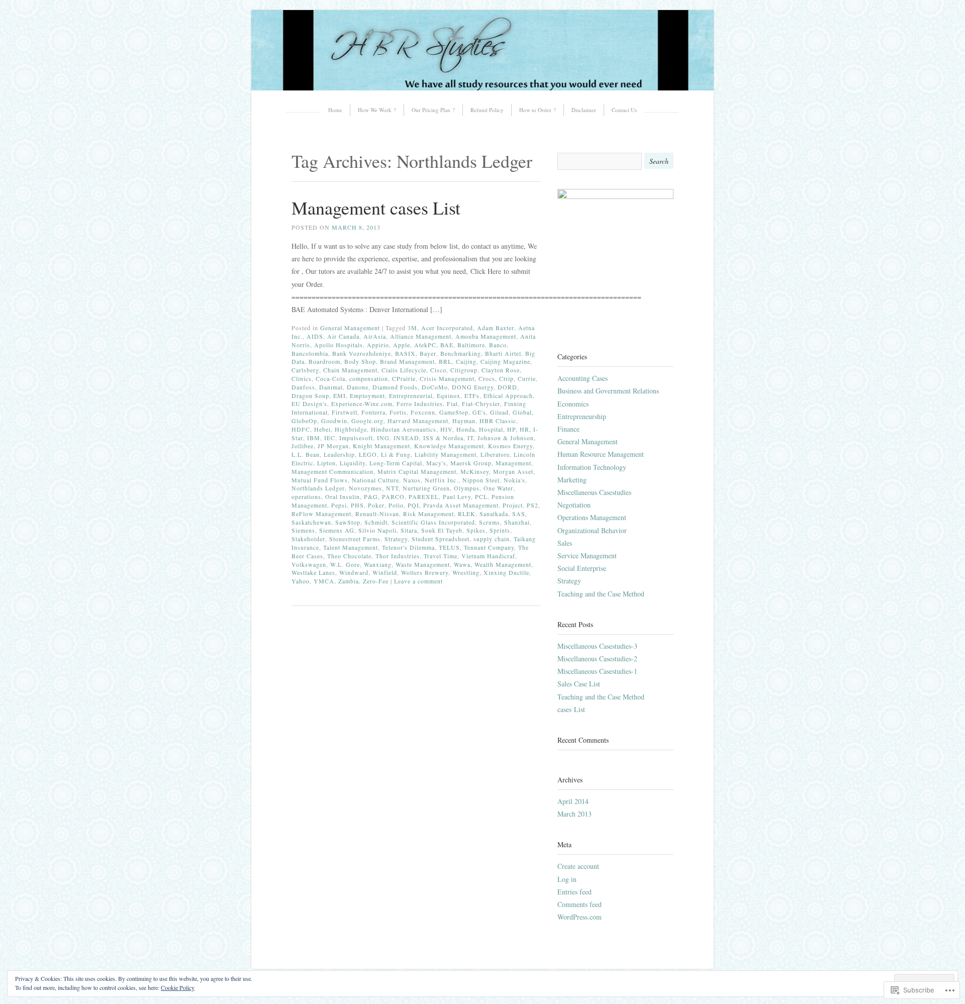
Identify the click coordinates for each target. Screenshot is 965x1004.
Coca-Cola (330, 378)
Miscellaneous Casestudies (594, 492)
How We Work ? (377, 110)
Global (522, 412)
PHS (357, 505)
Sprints (500, 530)
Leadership (339, 454)
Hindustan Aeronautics (403, 429)
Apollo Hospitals (338, 345)
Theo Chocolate (349, 556)
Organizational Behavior (592, 530)
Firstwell (344, 412)
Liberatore (495, 454)
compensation (368, 378)
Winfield (384, 572)
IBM (313, 438)
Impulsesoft (356, 438)
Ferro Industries (420, 403)
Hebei (322, 429)
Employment (367, 395)
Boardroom (324, 361)
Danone (357, 387)
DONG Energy (473, 387)
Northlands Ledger (318, 488)
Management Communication (332, 471)
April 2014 (573, 801)
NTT (392, 488)
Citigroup (463, 370)
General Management (350, 328)
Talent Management (350, 547)
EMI (339, 395)
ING (383, 438)
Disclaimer (583, 110)
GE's (479, 412)
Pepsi (339, 505)
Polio (396, 505)
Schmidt (376, 522)
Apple (401, 345)
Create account (578, 866)
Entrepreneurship (581, 416)
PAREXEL (424, 496)
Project (513, 505)
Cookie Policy (178, 987)
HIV (446, 429)
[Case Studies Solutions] (482, 87)
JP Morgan (333, 446)
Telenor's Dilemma (408, 547)
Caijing (466, 361)
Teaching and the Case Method (600, 593)
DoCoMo (435, 387)
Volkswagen (309, 564)
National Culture (375, 480)
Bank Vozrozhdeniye (361, 353)
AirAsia (374, 336)
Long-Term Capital (395, 463)
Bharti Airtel (503, 353)
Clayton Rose (500, 370)
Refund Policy (487, 110)
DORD (507, 387)
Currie (527, 378)
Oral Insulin (342, 496)
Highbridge (351, 429)
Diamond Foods (395, 387)
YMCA (324, 581)
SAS (518, 514)
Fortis (398, 412)
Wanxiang (378, 564)
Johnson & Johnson (505, 438)
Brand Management (407, 361)
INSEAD (406, 438)
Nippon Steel (481, 480)
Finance (568, 429)
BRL (445, 361)
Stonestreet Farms (354, 539)
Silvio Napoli (377, 530)
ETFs (471, 395)
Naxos (412, 480)
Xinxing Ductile (506, 572)
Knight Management (381, 446)
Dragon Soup (310, 395)
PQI (413, 505)
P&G (371, 496)
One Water (498, 488)
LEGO (368, 454)
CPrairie (404, 378)
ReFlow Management (321, 514)
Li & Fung (396, 454)
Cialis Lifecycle (403, 370)
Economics (573, 404)
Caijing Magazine (505, 361)
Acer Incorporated (447, 328)
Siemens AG (336, 530)
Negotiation (574, 505)
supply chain (491, 539)
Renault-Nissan (377, 514)
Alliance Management (420, 336)
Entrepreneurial (411, 395)
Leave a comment (418, 581)
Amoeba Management (485, 336)
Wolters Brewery (424, 572)
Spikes (476, 530)
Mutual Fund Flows (320, 480)
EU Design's (309, 403)
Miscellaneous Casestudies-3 (597, 646)
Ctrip (506, 378)
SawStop (347, 522)
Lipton (326, 463)
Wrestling (465, 572)
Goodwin (334, 421)
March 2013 (574, 814)
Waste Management (423, 564)
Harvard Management (418, 421)
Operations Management (591, 517)
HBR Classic (497, 421)
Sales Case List (578, 683)
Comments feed (579, 904)
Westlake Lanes (313, 572)
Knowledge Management (449, 446)
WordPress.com (579, 917)
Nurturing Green (426, 488)
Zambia (348, 581)
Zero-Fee (376, 581)
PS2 (532, 505)
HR (524, 429)
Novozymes (365, 488)
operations (306, 496)
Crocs (486, 378)
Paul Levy (457, 496)
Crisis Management (447, 378)
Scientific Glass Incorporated (433, 522)
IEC (329, 438)
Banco (498, 345)
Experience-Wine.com (362, 403)
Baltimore (471, 345)
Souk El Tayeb (441, 530)
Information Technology (591, 467)
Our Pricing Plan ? (433, 110)
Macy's (436, 463)
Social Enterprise (581, 568)
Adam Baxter (495, 328)
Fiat (452, 403)
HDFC (301, 429)
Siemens (303, 530)
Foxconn (423, 412)
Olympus (466, 488)
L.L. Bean (306, 454)
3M (412, 328)
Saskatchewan (311, 522)
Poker (376, 505)
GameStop (453, 412)
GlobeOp (304, 421)
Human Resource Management (600, 454)
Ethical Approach (508, 395)
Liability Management (445, 454)
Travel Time (440, 556)
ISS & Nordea (443, 438)
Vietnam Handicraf (488, 556)
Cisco (438, 370)
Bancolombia (310, 353)
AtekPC (425, 345)
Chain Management (350, 370)
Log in (566, 879)
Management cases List (376, 207)
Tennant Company (489, 547)
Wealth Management (502, 564)
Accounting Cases (582, 378)
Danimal (331, 387)
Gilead (499, 412)
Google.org (367, 421)
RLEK (466, 514)
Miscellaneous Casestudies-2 (597, 658)
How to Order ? (537, 110)
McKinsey (474, 471)
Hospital (491, 429)
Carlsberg (305, 370)
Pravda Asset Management (461, 505)
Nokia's (514, 480)
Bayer (428, 353)
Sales (564, 543)
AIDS (315, 336)
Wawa (462, 564)
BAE (446, 345)
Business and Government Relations (608, 390)
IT (470, 438)
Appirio (378, 345)
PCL (481, 496)
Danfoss (303, 387)
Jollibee (303, 446)
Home (335, 110)
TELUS (449, 547)
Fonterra (373, 412)
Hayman (463, 421)
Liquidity (352, 463)
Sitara (409, 530)
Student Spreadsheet (440, 539)
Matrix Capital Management (416, 471)
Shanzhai (517, 522)
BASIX (405, 353)
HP (511, 429)
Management (513, 463)
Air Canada (343, 336)
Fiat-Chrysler (481, 403)
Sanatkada (493, 514)
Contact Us (624, 110)
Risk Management (428, 514)
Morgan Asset (513, 471)
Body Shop (360, 361)
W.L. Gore (345, 564)
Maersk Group (471, 463)
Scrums (489, 522)
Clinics (302, 378)
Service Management (587, 555)
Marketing (572, 479)
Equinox (448, 395)
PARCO (393, 496)
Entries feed (574, 891)
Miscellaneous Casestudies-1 (597, 671)
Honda (465, 429)
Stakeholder (308, 539)
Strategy (396, 539)
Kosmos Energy (510, 446)
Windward (353, 572)
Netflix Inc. (441, 480)
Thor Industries (397, 556)
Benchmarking (460, 353)
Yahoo (301, 581)
